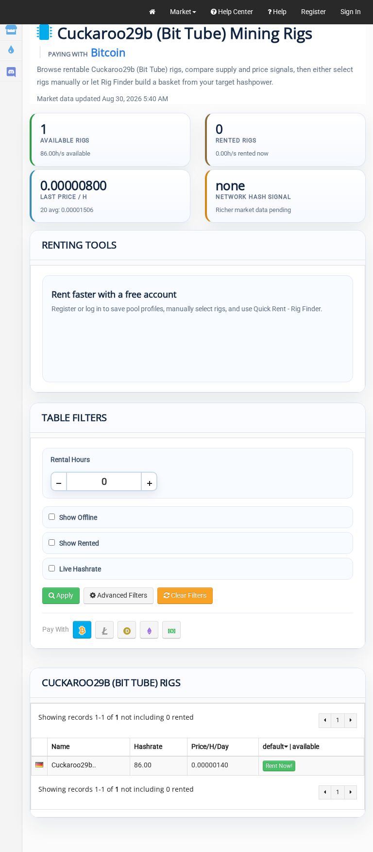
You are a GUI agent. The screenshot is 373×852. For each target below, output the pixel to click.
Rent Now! (279, 766)
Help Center (235, 12)
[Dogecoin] (127, 630)
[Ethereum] (149, 630)
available (305, 746)
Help (279, 12)
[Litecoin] (104, 630)
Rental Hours (70, 459)
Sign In (350, 12)
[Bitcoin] (82, 630)
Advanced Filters (121, 595)
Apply (64, 595)
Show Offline (77, 517)
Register (313, 12)
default (273, 746)
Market (180, 12)
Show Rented (78, 543)
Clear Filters (188, 595)
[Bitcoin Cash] (171, 630)
